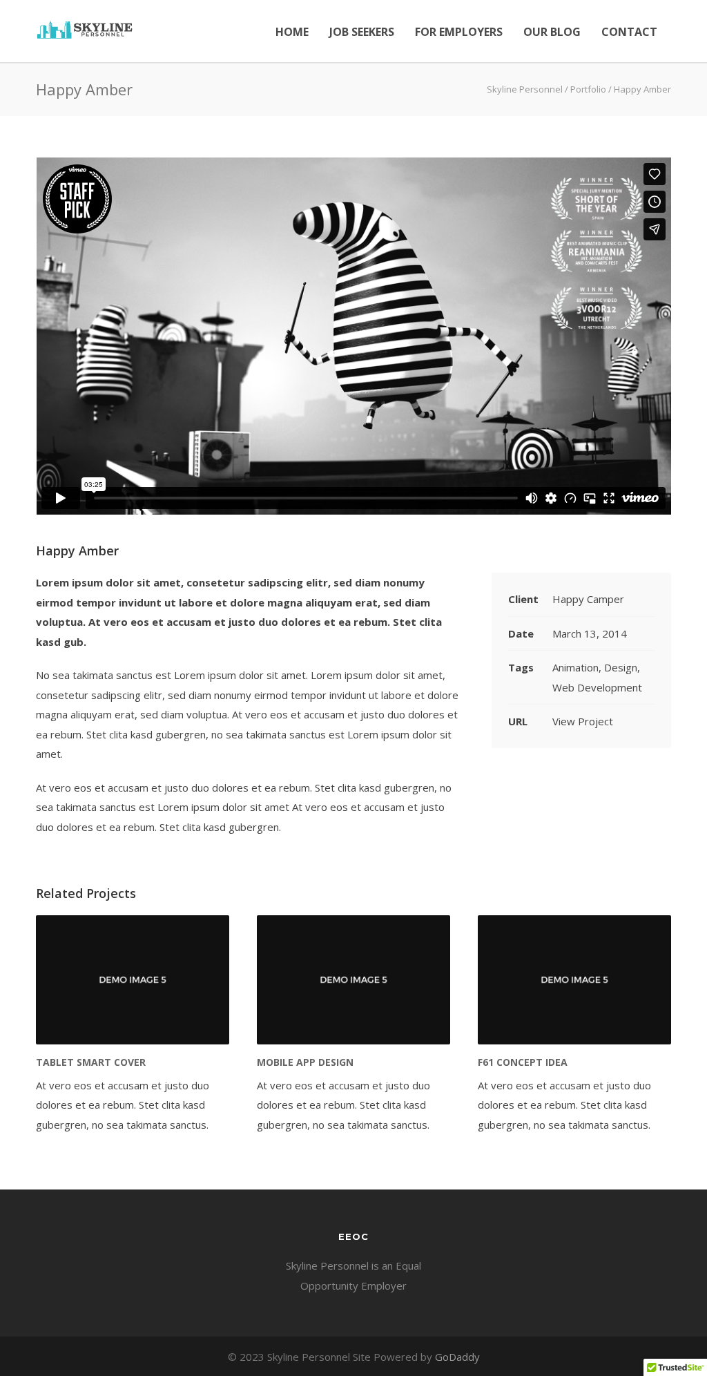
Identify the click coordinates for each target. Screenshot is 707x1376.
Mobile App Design (305, 1062)
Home (292, 31)
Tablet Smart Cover (91, 1062)
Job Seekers (361, 31)
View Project (582, 721)
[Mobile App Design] (353, 979)
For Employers (459, 31)
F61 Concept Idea (523, 1062)
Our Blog (552, 31)
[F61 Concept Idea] (574, 979)
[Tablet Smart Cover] (132, 979)
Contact (629, 31)
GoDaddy (457, 1357)
